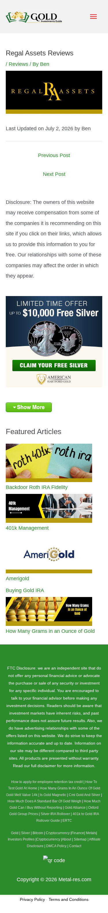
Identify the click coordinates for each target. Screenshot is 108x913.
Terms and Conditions (68, 899)
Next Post (54, 174)
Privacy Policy (32, 899)
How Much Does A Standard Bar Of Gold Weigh (44, 801)
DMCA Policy (56, 846)
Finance (77, 833)
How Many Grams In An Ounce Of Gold (70, 788)
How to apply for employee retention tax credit (47, 782)
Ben (86, 128)
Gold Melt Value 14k (21, 795)
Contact (75, 846)
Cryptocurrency (58, 833)
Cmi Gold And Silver (84, 795)
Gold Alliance (75, 808)
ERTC (67, 821)
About (66, 839)
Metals (91, 833)
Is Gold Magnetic (53, 795)
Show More (31, 407)
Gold (14, 833)
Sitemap (80, 839)
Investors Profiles (21, 839)
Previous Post (54, 155)
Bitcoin (38, 833)
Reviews (18, 64)
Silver (25, 833)
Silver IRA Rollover (55, 814)
